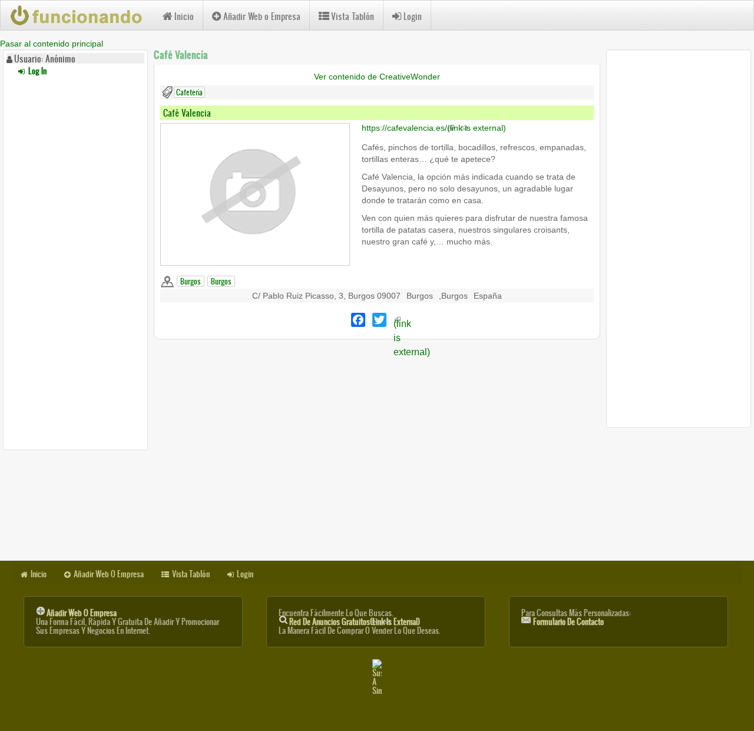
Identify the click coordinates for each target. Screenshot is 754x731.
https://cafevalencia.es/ (434, 128)
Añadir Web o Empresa (261, 16)
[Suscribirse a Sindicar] (377, 677)
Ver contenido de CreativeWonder (377, 76)
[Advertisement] (75, 261)
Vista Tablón (352, 16)
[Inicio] (81, 15)
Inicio (184, 16)
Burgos (190, 281)
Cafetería (189, 92)
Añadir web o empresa (82, 612)
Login (413, 16)
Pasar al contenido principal (51, 43)
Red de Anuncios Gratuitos (354, 621)
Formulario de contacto (568, 621)
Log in (37, 71)
